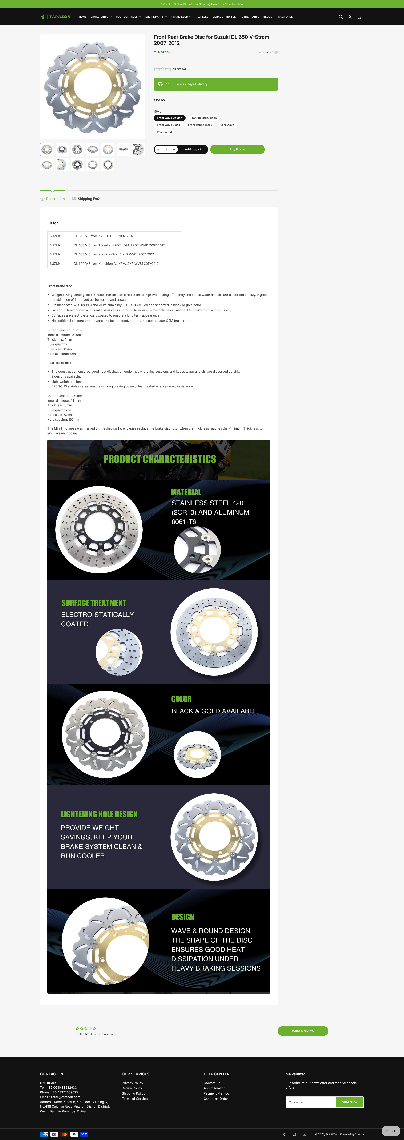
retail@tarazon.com (65, 1097)
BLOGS (267, 16)
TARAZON (332, 1134)
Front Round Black (200, 124)
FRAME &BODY (180, 16)
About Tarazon (214, 1088)
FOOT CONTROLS (127, 16)
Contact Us (212, 1083)
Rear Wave (227, 124)
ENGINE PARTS (154, 16)
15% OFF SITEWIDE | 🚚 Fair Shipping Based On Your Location (202, 4)
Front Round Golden (203, 118)
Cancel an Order (216, 1099)
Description (55, 199)
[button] (163, 69)
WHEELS (203, 16)
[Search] (341, 16)
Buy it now (237, 149)
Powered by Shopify (352, 1134)
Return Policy (132, 1088)
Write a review (303, 1031)
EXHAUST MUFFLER (225, 16)
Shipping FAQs (89, 199)
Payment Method (216, 1093)
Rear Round (164, 132)
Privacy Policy (132, 1083)
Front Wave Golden (169, 118)
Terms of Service (135, 1099)
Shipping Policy (133, 1093)
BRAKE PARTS (99, 16)
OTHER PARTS (250, 16)
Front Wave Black (168, 124)
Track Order (285, 16)
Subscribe (349, 1102)
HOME (82, 16)
